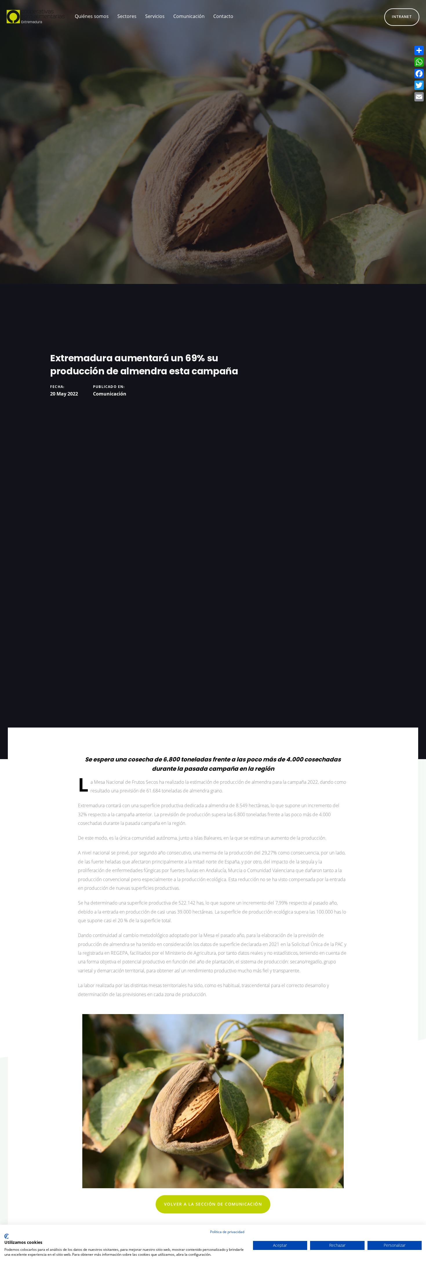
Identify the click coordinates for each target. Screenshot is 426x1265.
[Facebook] (419, 73)
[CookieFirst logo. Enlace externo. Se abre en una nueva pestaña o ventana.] (6, 1236)
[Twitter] (419, 85)
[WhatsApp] (419, 62)
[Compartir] (419, 50)
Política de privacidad (227, 1231)
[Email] (419, 97)
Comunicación (109, 394)
